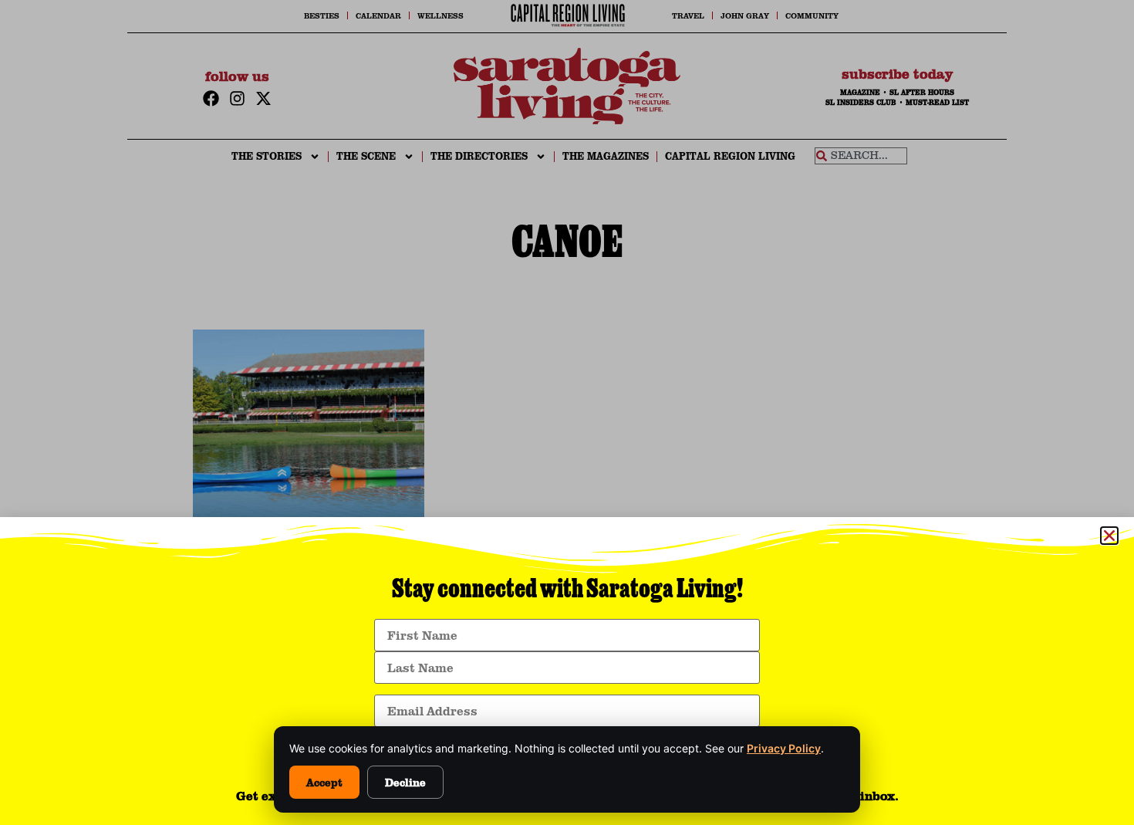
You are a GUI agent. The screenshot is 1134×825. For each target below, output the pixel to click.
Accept (324, 782)
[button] (1109, 535)
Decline (405, 782)
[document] (567, 412)
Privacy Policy (784, 748)
